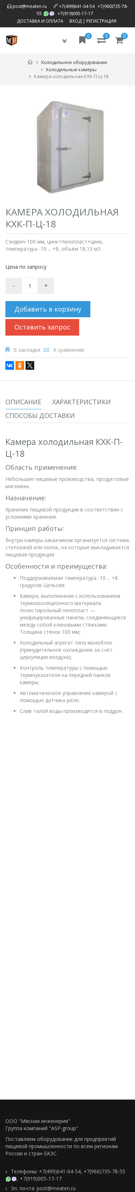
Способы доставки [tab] (40, 415)
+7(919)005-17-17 (75, 13)
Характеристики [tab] (81, 401)
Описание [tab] (23, 401)
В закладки (26, 349)
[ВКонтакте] (9, 365)
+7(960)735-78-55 (104, 1171)
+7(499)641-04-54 (77, 6)
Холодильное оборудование (74, 62)
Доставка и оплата (40, 21)
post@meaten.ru (29, 6)
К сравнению (69, 349)
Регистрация (101, 21)
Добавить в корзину (47, 309)
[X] (30, 365)
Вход (75, 21)
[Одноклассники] (19, 365)
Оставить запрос (42, 327)
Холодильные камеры (71, 69)
